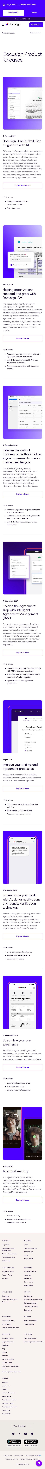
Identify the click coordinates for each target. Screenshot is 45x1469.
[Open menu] (3, 25)
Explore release (22, 494)
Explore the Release (22, 185)
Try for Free (36, 25)
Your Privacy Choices (32, 1455)
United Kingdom (19, 1426)
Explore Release (22, 338)
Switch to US (13, 12)
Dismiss (34, 12)
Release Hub (34, 33)
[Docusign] (13, 24)
